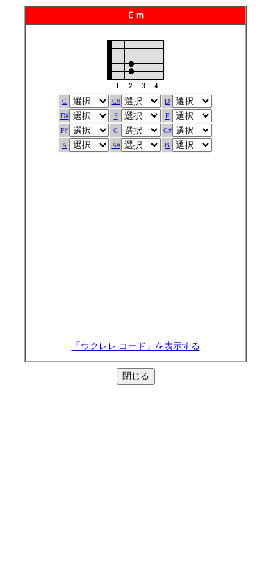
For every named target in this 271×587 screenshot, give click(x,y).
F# (64, 130)
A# (116, 145)
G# (167, 130)
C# (116, 101)
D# (64, 116)
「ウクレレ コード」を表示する (136, 346)
